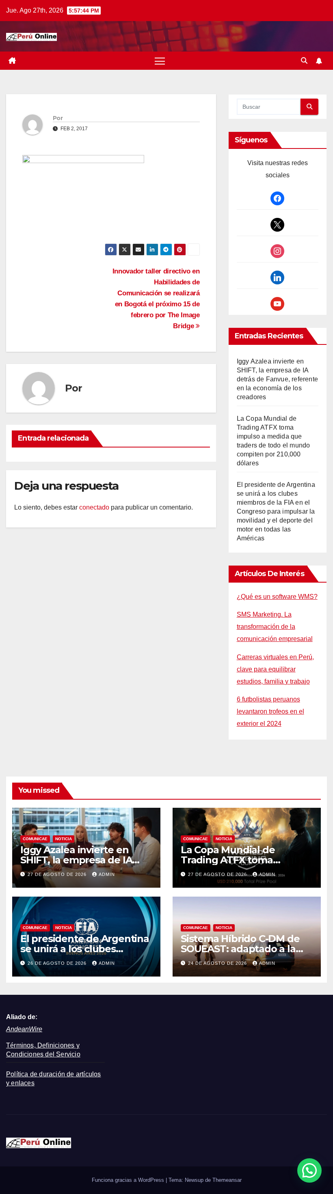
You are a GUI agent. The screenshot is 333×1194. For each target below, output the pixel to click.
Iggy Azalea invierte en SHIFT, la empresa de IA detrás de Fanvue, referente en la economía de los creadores (277, 379)
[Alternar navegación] (160, 60)
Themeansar (227, 1180)
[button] (304, 60)
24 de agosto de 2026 (218, 963)
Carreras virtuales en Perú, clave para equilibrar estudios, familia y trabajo (275, 669)
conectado (94, 507)
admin (107, 874)
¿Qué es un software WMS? (277, 596)
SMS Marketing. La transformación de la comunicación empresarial (275, 626)
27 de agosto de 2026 (58, 874)
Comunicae (35, 839)
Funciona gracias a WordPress (129, 1180)
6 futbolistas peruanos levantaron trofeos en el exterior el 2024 (270, 711)
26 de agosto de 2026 (58, 963)
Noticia (63, 839)
